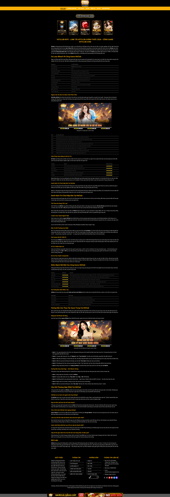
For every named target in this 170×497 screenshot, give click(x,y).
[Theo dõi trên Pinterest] (109, 478)
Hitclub (62, 8)
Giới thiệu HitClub (55, 97)
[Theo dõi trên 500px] (114, 478)
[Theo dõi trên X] (105, 478)
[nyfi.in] (85, 3)
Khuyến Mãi (106, 8)
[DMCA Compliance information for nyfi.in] (94, 477)
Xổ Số (87, 8)
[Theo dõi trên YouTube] (112, 478)
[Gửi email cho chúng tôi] (107, 478)
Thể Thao (81, 8)
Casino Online (71, 8)
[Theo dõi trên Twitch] (117, 478)
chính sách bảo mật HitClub (75, 292)
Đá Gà (99, 8)
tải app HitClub (88, 412)
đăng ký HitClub (75, 365)
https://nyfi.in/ (112, 474)
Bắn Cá (93, 8)
